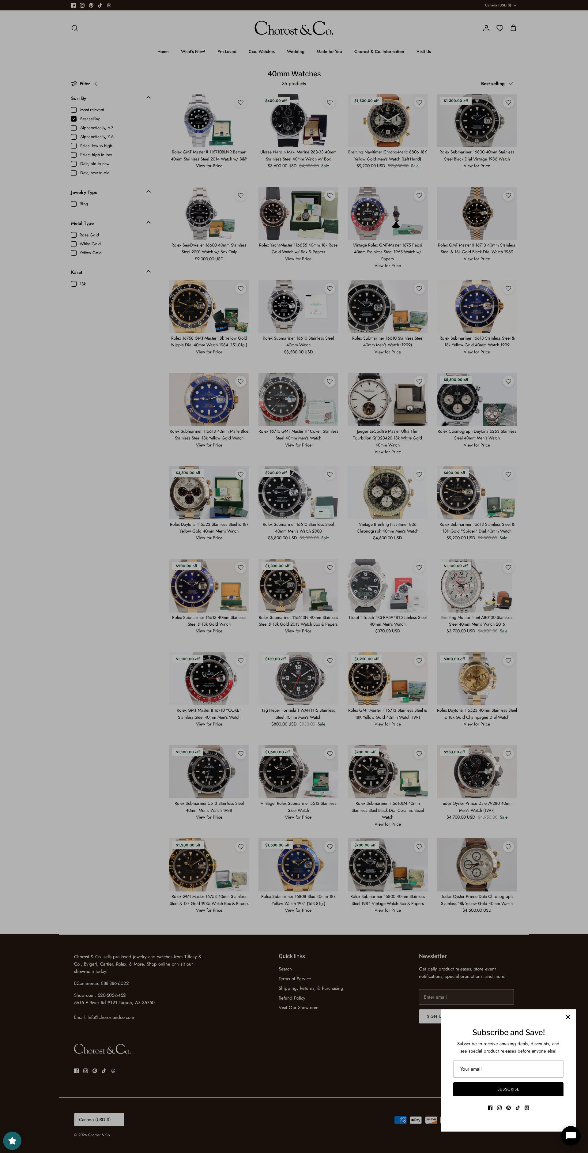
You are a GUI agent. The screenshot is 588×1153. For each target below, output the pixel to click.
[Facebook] (490, 1108)
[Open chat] (571, 1136)
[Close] (568, 1017)
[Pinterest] (508, 1108)
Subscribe (508, 1089)
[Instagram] (499, 1108)
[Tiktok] (517, 1108)
